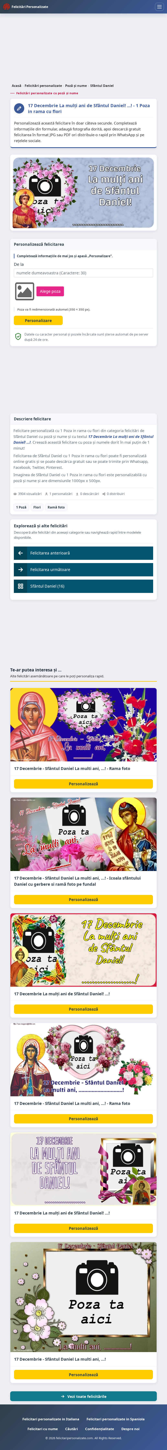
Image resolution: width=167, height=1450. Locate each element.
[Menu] (159, 7)
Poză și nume (76, 85)
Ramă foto (56, 507)
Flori (37, 507)
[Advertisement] (83, 48)
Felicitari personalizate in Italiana (50, 1419)
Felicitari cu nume (42, 1428)
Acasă (16, 85)
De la (19, 264)
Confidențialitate (99, 1428)
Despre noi (130, 1428)
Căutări (71, 1428)
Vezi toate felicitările (87, 1396)
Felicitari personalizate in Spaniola (116, 1419)
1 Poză (21, 507)
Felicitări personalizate (43, 85)
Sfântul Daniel (102, 85)
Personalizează (83, 784)
